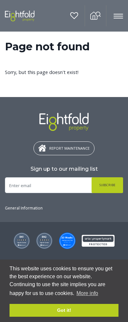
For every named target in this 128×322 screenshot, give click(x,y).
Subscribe (107, 185)
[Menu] (114, 16)
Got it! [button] (64, 310)
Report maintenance (69, 148)
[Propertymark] (98, 241)
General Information (24, 208)
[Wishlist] (74, 15)
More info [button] (87, 293)
